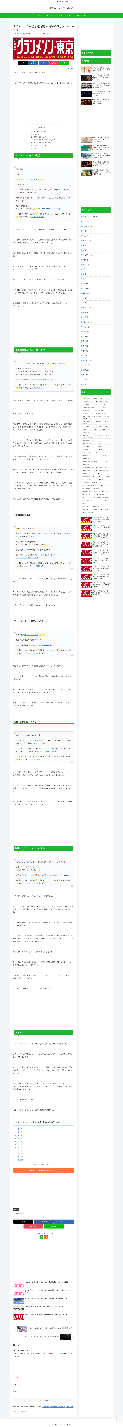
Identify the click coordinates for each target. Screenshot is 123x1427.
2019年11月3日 (37, 759)
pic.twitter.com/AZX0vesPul (27, 558)
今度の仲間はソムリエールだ (41, 134)
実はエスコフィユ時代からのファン (46, 140)
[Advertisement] (43, 109)
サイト (15, 1391)
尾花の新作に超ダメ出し (42, 142)
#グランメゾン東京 (30, 179)
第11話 (20, 1160)
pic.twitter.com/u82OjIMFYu (59, 875)
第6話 (20, 1144)
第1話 (20, 1129)
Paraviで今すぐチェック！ (46, 1170)
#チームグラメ (52, 555)
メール (16, 1384)
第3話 (20, 1135)
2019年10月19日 (38, 217)
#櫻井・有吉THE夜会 (40, 534)
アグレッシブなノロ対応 (39, 131)
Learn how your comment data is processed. (57, 1407)
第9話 (20, 1154)
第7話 (20, 1147)
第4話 (20, 1138)
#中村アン (43, 740)
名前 (15, 1377)
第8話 (20, 1151)
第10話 (20, 1157)
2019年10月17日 (38, 566)
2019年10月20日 (38, 883)
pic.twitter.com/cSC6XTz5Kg (49, 209)
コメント (17, 1356)
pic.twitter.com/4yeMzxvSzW (42, 380)
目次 (41, 128)
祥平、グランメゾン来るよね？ (42, 145)
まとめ (33, 148)
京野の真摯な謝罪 (40, 137)
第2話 (20, 1132)
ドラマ (16, 1209)
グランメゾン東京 (19, 1213)
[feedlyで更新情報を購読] (41, 1237)
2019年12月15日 (38, 388)
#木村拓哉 (55, 534)
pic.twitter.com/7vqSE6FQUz (45, 751)
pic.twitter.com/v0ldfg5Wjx (41, 645)
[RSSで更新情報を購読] (46, 1237)
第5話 (20, 1141)
